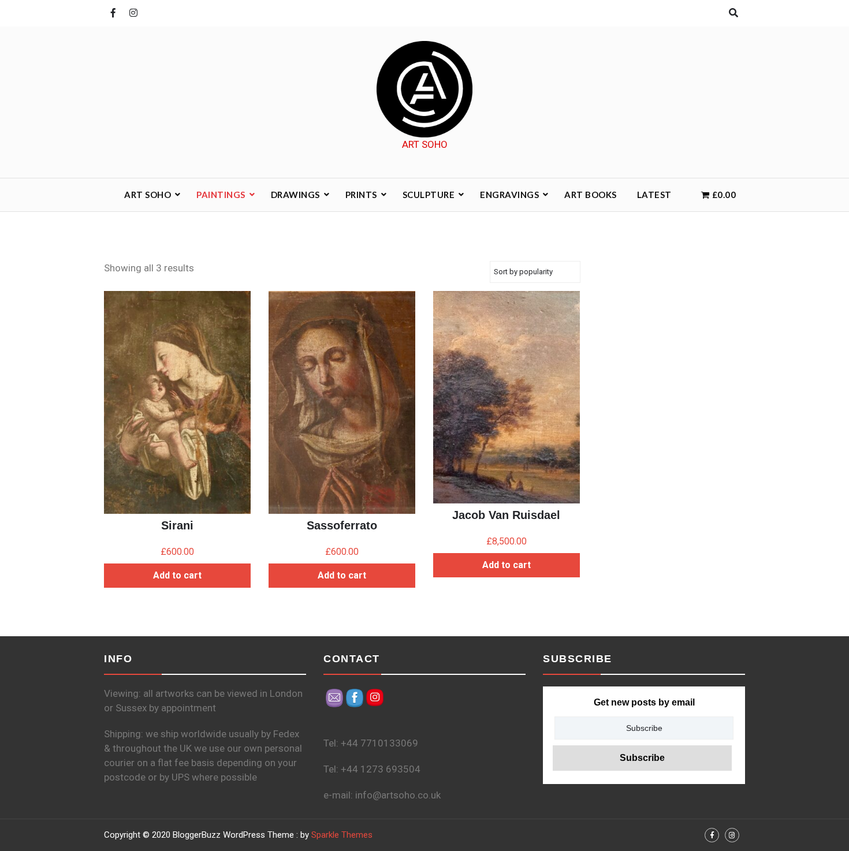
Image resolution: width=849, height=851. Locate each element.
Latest (654, 194)
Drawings (295, 194)
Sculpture (429, 194)
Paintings (220, 194)
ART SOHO (147, 194)
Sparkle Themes (342, 835)
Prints (361, 194)
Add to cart (177, 575)
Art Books (590, 194)
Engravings (509, 194)
